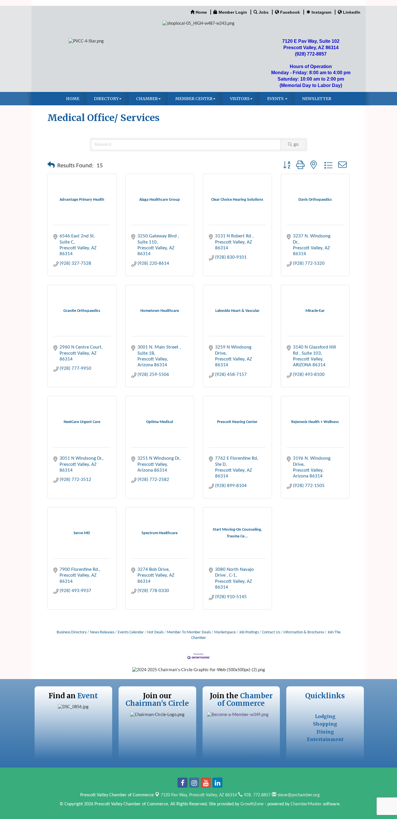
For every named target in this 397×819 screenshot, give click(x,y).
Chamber (147, 98)
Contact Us (271, 632)
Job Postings (249, 632)
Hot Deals (155, 632)
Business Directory (72, 632)
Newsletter (316, 98)
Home (72, 98)
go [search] (296, 144)
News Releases (102, 632)
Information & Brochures (303, 632)
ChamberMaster (306, 804)
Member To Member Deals (189, 632)
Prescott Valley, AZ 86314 (199, 795)
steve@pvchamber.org (298, 795)
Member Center (193, 98)
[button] (51, 165)
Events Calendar (131, 632)
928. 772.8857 (257, 795)
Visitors (240, 98)
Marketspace (225, 632)
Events (276, 98)
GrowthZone (252, 804)
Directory (106, 98)
